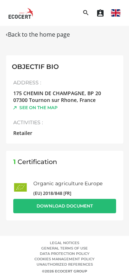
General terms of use (64, 248)
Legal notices (64, 243)
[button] (115, 13)
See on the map (38, 107)
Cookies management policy (64, 259)
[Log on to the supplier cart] (100, 13)
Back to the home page (39, 34)
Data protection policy (65, 253)
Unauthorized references (65, 264)
